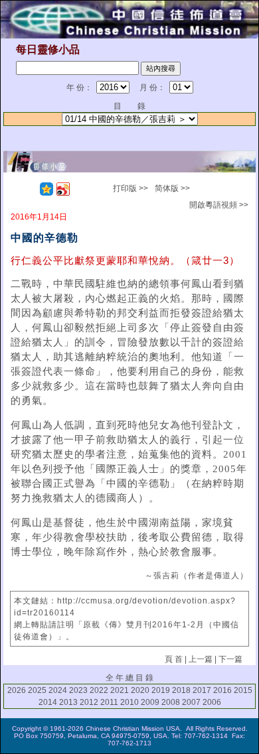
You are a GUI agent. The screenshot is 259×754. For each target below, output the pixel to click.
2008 (170, 702)
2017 (202, 690)
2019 (160, 690)
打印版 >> (130, 188)
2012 (89, 702)
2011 (109, 702)
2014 (48, 702)
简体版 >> (172, 188)
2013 (68, 702)
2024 (57, 690)
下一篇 (230, 659)
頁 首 (174, 659)
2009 (150, 702)
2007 (191, 702)
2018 (181, 690)
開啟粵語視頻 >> (218, 205)
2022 (99, 690)
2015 (243, 690)
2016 (222, 690)
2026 (16, 690)
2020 (140, 690)
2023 (78, 690)
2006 (212, 702)
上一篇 (201, 659)
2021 (119, 690)
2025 (37, 690)
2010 (129, 702)
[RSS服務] (30, 189)
